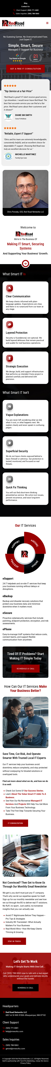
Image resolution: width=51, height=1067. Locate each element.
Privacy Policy (25, 1063)
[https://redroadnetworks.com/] (13, 23)
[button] (47, 23)
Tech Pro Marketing (27, 1061)
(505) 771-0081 (33, 10)
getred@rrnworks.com (15, 1048)
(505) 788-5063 (33, 14)
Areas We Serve (42, 1061)
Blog (25, 3)
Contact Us (25, 6)
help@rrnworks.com (14, 1031)
